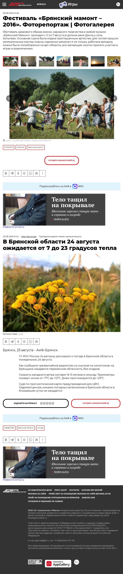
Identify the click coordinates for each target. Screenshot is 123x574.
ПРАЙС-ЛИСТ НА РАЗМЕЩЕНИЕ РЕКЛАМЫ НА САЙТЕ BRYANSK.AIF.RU (80, 494)
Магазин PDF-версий (92, 490)
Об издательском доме (40, 490)
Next (114, 98)
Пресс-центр (60, 490)
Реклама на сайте (37, 494)
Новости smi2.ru (13, 226)
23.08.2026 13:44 (11, 236)
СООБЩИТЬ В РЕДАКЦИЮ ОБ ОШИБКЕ (45, 501)
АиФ (21, 334)
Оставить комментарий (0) (61, 160)
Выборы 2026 (88, 498)
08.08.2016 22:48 (11, 13)
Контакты (74, 490)
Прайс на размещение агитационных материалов (53, 498)
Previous (9, 98)
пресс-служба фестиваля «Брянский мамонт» (28, 140)
